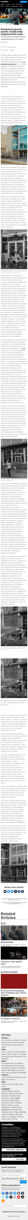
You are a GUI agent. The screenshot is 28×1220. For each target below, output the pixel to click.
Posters (16, 1052)
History (10, 1042)
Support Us (24, 1)
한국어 (9, 1110)
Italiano (17, 1091)
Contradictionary (8, 1066)
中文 (11, 1100)
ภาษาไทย (22, 1112)
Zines (4, 1052)
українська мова (8, 1114)
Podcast (5, 1075)
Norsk (4, 1119)
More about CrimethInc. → (16, 1150)
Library (8, 4)
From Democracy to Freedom (12, 1063)
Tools (13, 4)
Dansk (11, 1112)
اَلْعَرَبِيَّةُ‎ (4, 1110)
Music (9, 1054)
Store (2, 6)
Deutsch (5, 50)
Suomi (11, 1098)
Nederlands (6, 1107)
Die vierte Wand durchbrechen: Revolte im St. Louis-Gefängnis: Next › (14, 903)
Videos (4, 1054)
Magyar (4, 1105)
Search (7, 6)
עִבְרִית (16, 1112)
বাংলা (20, 1110)
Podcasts (19, 4)
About (21, 6)
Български (5, 1100)
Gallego (13, 1117)
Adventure (9, 1040)
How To (16, 1042)
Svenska (5, 1112)
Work (16, 1066)
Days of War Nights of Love (12, 1070)
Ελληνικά (5, 1098)
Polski (18, 1096)
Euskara (18, 1103)
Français (11, 1093)
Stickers (23, 1052)
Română (15, 1110)
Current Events (11, 47)
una (24, 348)
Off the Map (21, 1073)
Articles (5, 1038)
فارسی (16, 1105)
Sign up (23, 1182)
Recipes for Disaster (17, 1068)
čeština (12, 1103)
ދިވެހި (8, 1117)
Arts (4, 47)
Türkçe (10, 1105)
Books (3, 4)
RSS (9, 1038)
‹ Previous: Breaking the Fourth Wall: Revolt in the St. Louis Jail (14, 899)
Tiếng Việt (18, 1114)
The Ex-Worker (7, 1077)
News (22, 1042)
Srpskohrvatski (16, 1107)
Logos (15, 1054)
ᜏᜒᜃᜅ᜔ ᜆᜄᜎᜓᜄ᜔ (12, 1119)
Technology (6, 1045)
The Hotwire (10, 1080)
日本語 (17, 1098)
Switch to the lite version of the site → (14, 1211)
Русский (12, 1096)
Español (10, 1091)
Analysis (17, 1040)
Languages (14, 6)
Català (4, 1117)
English (12, 50)
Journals (9, 1052)
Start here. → (21, 1159)
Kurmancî (20, 1117)
